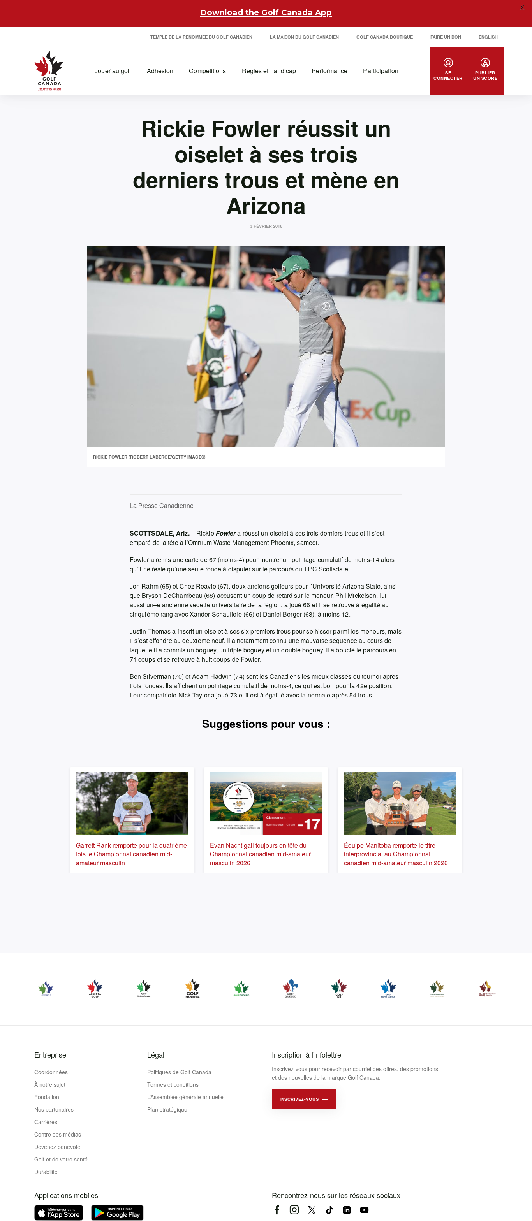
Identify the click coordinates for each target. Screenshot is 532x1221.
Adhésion (160, 70)
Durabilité (46, 1171)
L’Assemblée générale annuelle (185, 1097)
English (488, 37)
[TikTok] (329, 1210)
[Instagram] (294, 1210)
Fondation (46, 1097)
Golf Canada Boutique (384, 37)
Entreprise (50, 1054)
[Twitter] (312, 1210)
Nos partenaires (54, 1109)
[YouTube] (364, 1210)
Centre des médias (57, 1134)
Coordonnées (51, 1072)
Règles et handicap (269, 70)
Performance (329, 70)
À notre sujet (49, 1084)
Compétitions (207, 70)
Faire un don (445, 37)
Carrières (45, 1122)
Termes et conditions (173, 1084)
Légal (155, 1054)
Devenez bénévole (57, 1147)
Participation (380, 70)
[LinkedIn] (347, 1210)
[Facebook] (277, 1210)
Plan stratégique (167, 1109)
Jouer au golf (113, 70)
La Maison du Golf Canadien (304, 37)
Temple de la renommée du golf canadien (201, 37)
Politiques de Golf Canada (179, 1072)
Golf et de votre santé (61, 1159)
